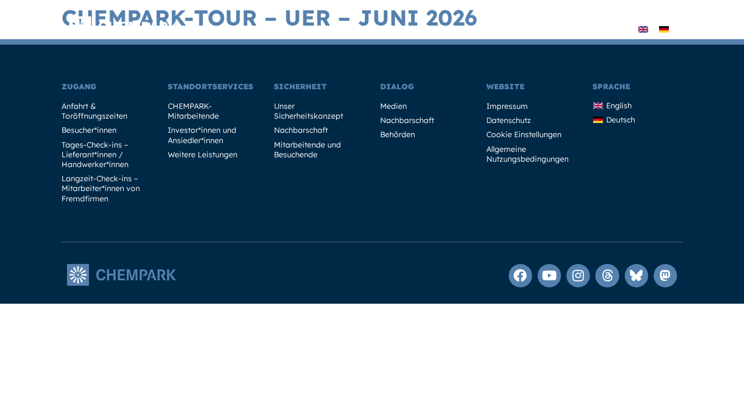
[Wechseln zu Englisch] (643, 28)
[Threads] (607, 275)
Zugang (79, 86)
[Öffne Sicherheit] (540, 29)
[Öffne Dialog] (604, 29)
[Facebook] (520, 275)
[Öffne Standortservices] (384, 29)
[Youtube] (549, 275)
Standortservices (210, 86)
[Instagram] (578, 275)
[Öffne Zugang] (268, 29)
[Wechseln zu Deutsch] (664, 28)
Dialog (397, 86)
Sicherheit (300, 86)
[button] (622, 29)
